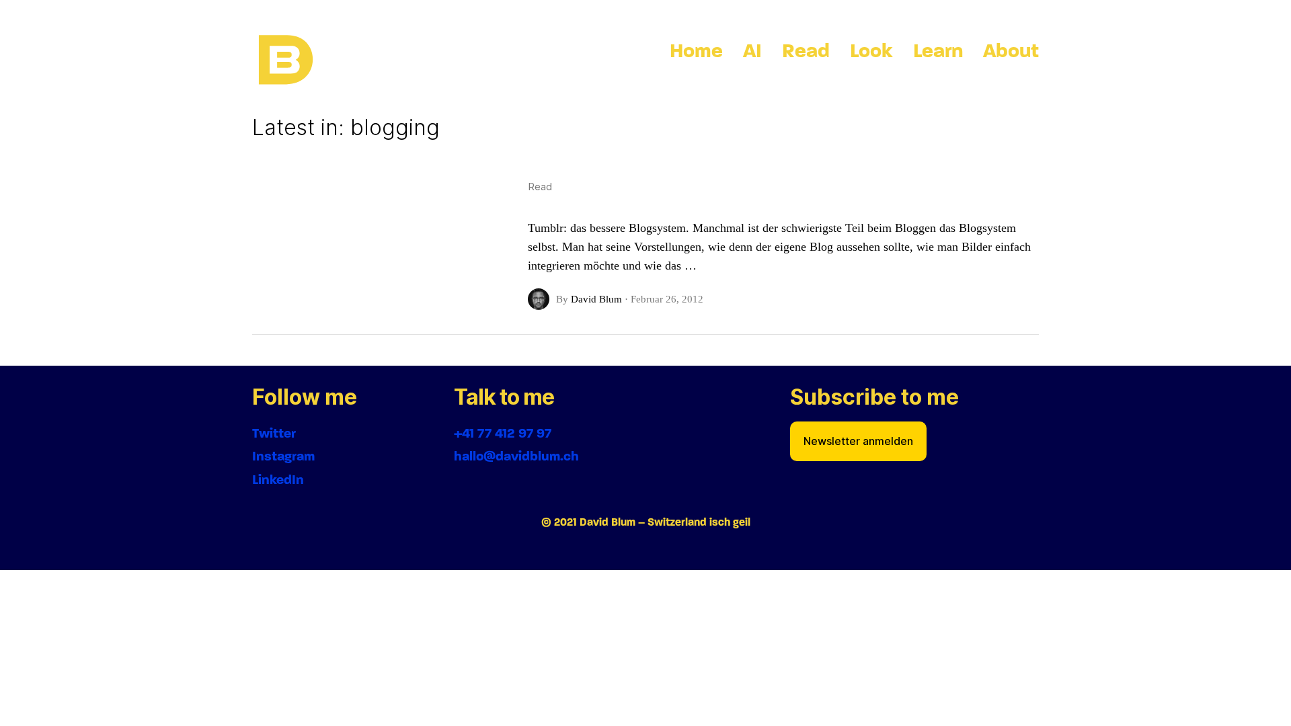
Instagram (283, 456)
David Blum (596, 299)
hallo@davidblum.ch (516, 456)
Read (540, 187)
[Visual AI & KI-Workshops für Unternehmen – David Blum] (285, 60)
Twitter (274, 433)
